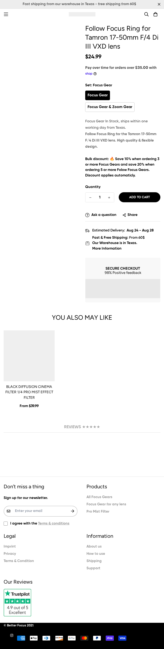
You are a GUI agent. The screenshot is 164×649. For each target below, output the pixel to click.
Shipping (94, 561)
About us (94, 546)
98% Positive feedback (123, 272)
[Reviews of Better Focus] (41, 602)
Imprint (10, 546)
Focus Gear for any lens (106, 504)
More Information (107, 248)
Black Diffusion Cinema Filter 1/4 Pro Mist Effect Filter (29, 392)
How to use (95, 554)
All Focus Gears (99, 497)
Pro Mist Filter (97, 511)
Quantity (93, 187)
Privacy (10, 554)
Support (93, 568)
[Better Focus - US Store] (82, 14)
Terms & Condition (19, 561)
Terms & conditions (53, 523)
